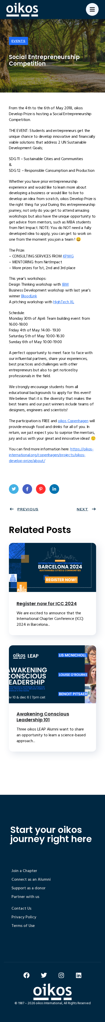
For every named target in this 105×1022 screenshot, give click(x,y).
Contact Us (21, 908)
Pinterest (41, 489)
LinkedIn (54, 489)
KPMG (68, 256)
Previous (27, 509)
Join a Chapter (24, 870)
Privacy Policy (23, 917)
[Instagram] (61, 975)
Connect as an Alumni (31, 879)
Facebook (27, 489)
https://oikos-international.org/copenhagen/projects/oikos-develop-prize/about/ (51, 455)
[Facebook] (26, 975)
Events (18, 41)
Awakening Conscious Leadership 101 (43, 717)
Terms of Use (23, 925)
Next (82, 509)
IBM (65, 284)
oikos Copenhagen (73, 421)
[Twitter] (44, 975)
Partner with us (25, 896)
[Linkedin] (78, 975)
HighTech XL (63, 302)
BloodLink (29, 296)
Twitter (14, 489)
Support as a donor (28, 888)
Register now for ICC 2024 (47, 603)
